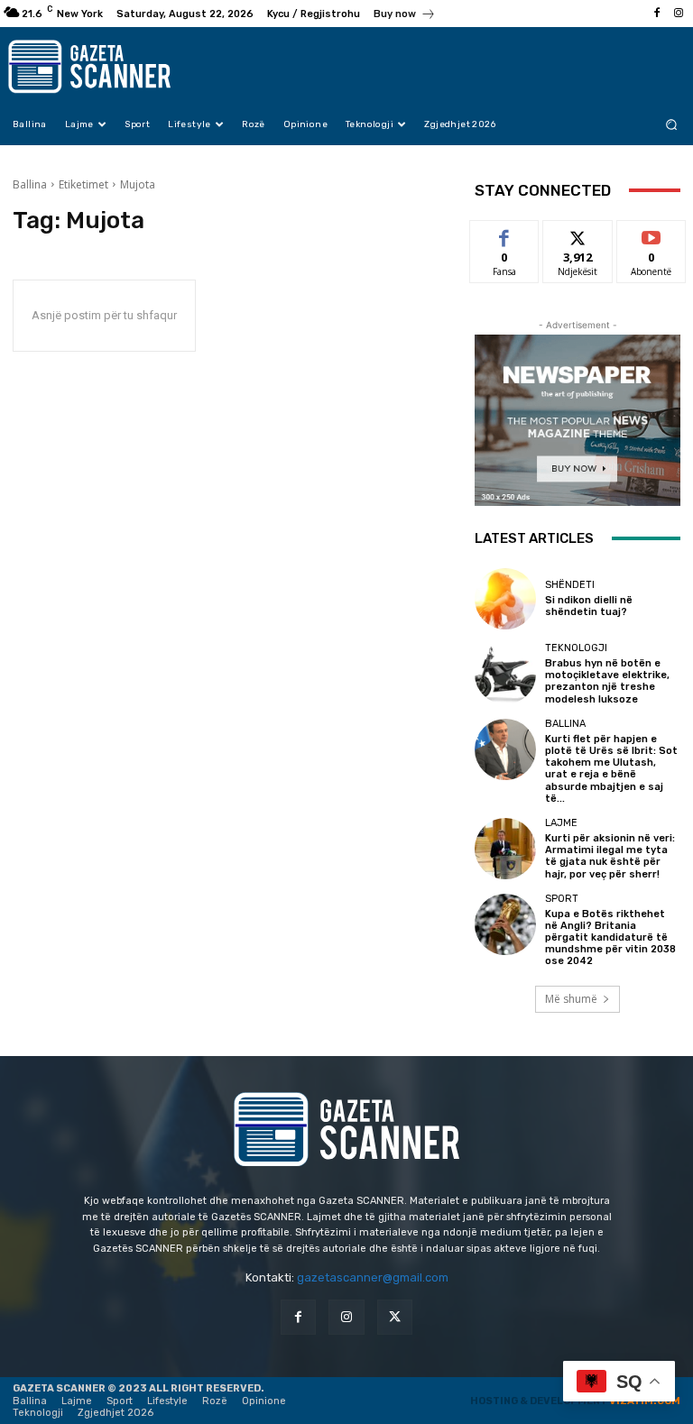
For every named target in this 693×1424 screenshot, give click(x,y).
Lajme (561, 823)
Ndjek (577, 234)
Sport (561, 899)
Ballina (30, 184)
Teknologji (576, 648)
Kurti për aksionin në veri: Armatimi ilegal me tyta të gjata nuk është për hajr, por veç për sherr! (610, 856)
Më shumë (571, 998)
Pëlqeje (504, 234)
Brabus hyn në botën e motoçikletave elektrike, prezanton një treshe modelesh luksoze (607, 681)
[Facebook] (657, 13)
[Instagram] (678, 13)
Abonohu (651, 234)
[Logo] (101, 67)
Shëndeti (570, 585)
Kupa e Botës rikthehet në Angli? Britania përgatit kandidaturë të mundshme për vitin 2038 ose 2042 (610, 938)
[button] (671, 124)
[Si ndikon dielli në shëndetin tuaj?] (505, 598)
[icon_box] (405, 15)
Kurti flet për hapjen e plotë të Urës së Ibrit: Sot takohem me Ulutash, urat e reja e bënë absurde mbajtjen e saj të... (611, 768)
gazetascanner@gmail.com (372, 1277)
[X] (394, 1317)
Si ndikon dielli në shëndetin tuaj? (589, 606)
